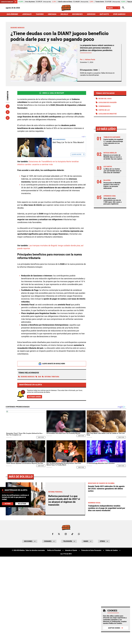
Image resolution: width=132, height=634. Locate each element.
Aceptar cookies (114, 628)
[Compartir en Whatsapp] (8, 118)
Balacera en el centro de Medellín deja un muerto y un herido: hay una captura (112, 157)
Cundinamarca (104, 106)
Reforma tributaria (52, 377)
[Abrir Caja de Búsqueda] (123, 7)
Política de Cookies (115, 623)
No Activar (22, 504)
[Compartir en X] (8, 112)
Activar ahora (34, 397)
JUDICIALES (27, 14)
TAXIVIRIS (40, 14)
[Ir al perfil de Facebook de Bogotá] (52, 534)
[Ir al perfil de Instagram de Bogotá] (66, 534)
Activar (7, 504)
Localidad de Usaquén (107, 102)
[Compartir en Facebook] (8, 106)
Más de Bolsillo (21, 476)
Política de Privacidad (54, 550)
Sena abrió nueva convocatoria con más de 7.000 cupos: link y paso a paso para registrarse (112, 201)
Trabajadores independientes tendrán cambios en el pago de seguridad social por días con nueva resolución (106, 508)
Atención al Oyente (71, 550)
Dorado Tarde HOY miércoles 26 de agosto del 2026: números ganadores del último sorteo (106, 488)
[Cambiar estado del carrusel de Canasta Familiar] (15, 1)
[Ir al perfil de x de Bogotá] (59, 534)
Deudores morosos (28, 377)
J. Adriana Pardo (89, 59)
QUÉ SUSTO (104, 14)
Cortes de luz (104, 110)
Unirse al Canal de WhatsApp (53, 93)
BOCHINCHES (77, 14)
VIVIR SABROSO (119, 14)
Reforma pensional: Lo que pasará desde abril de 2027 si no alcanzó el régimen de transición (64, 500)
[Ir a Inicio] (66, 8)
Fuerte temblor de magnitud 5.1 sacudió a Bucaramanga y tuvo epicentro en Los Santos (113, 142)
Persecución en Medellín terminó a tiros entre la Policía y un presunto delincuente (112, 185)
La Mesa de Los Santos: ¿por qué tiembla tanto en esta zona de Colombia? (112, 170)
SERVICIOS (91, 14)
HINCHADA (52, 14)
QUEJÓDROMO (12, 14)
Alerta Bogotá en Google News (53, 364)
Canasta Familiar (7, 2)
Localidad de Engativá (107, 114)
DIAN (39, 377)
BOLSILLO (64, 14)
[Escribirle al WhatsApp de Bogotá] (79, 534)
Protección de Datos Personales (91, 550)
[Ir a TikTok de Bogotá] (72, 534)
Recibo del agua (105, 99)
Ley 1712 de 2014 (66, 554)
